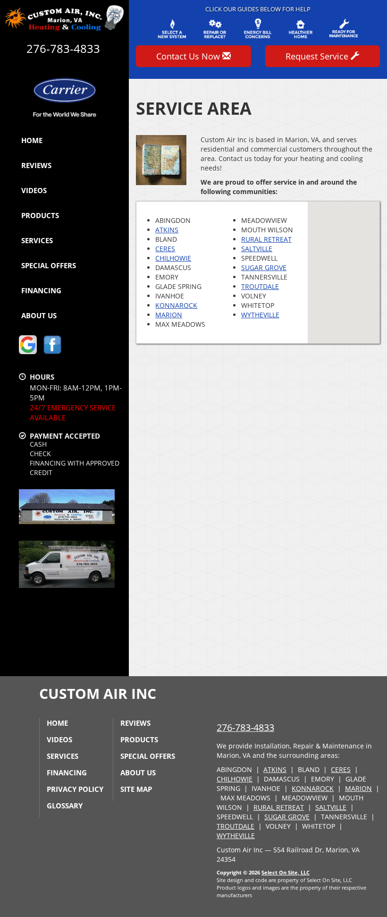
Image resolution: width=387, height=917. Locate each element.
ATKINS (166, 229)
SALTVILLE (256, 248)
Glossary (65, 805)
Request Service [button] (318, 56)
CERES (165, 248)
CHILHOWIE (173, 258)
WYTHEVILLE (260, 314)
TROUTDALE (260, 286)
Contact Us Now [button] (189, 56)
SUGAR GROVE (263, 267)
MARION (168, 314)
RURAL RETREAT (266, 239)
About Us (39, 315)
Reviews (36, 165)
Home (31, 140)
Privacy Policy (75, 789)
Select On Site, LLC (285, 872)
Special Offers (48, 265)
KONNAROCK (176, 305)
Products (40, 215)
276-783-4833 (245, 727)
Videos (34, 190)
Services (37, 240)
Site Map (136, 789)
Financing (41, 290)
